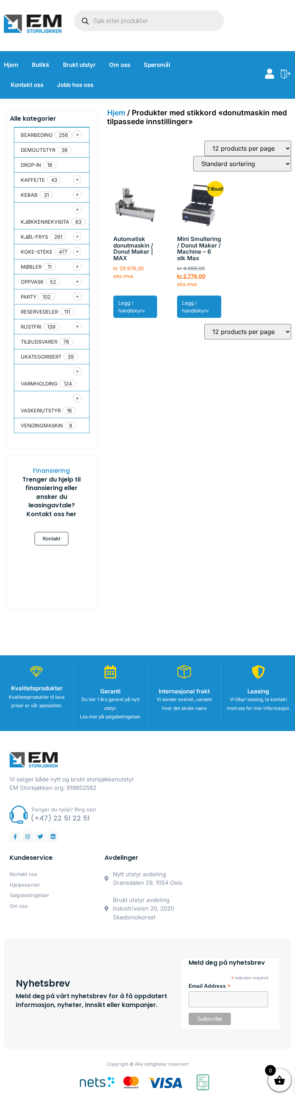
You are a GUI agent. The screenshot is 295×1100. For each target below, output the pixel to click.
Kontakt (51, 538)
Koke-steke (37, 252)
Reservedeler (39, 312)
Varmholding (39, 384)
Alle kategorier (33, 118)
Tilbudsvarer (39, 342)
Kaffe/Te (33, 180)
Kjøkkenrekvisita (45, 222)
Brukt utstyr (79, 64)
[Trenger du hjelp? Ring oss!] (19, 815)
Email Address (209, 986)
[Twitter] (40, 836)
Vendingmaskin (42, 425)
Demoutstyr (38, 150)
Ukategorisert (41, 357)
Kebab (29, 195)
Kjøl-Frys (34, 237)
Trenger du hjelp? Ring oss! (63, 809)
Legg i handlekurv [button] (131, 307)
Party (28, 297)
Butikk (41, 64)
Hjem (11, 64)
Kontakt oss (27, 84)
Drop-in (31, 165)
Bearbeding (37, 135)
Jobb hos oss (75, 84)
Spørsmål (157, 64)
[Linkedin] (53, 836)
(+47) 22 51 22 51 (60, 818)
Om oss (119, 64)
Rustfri (31, 327)
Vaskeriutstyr (41, 410)
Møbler (31, 267)
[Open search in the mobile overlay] (149, 21)
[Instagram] (27, 836)
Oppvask (32, 282)
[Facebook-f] (15, 836)
